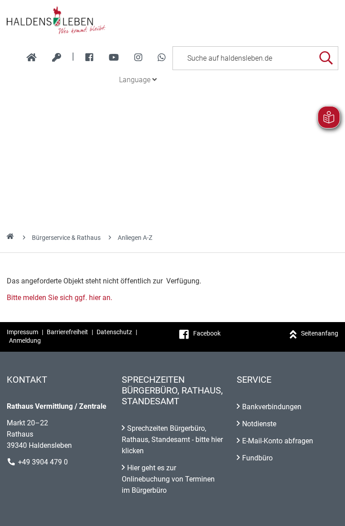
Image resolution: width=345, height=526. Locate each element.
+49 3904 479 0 (43, 462)
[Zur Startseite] (172, 20)
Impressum (22, 332)
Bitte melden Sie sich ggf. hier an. (59, 297)
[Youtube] (114, 57)
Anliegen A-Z (135, 237)
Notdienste (259, 424)
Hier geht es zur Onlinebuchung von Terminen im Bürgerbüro (168, 479)
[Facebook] (89, 57)
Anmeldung (25, 340)
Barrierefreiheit (67, 332)
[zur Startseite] (32, 57)
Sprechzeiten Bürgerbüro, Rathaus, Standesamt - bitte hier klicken (172, 439)
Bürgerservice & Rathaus (66, 237)
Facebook (207, 333)
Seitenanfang (319, 333)
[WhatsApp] (161, 57)
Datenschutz (114, 332)
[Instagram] (138, 57)
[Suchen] (326, 58)
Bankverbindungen (271, 406)
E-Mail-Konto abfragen (277, 441)
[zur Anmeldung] (56, 57)
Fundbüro (257, 458)
